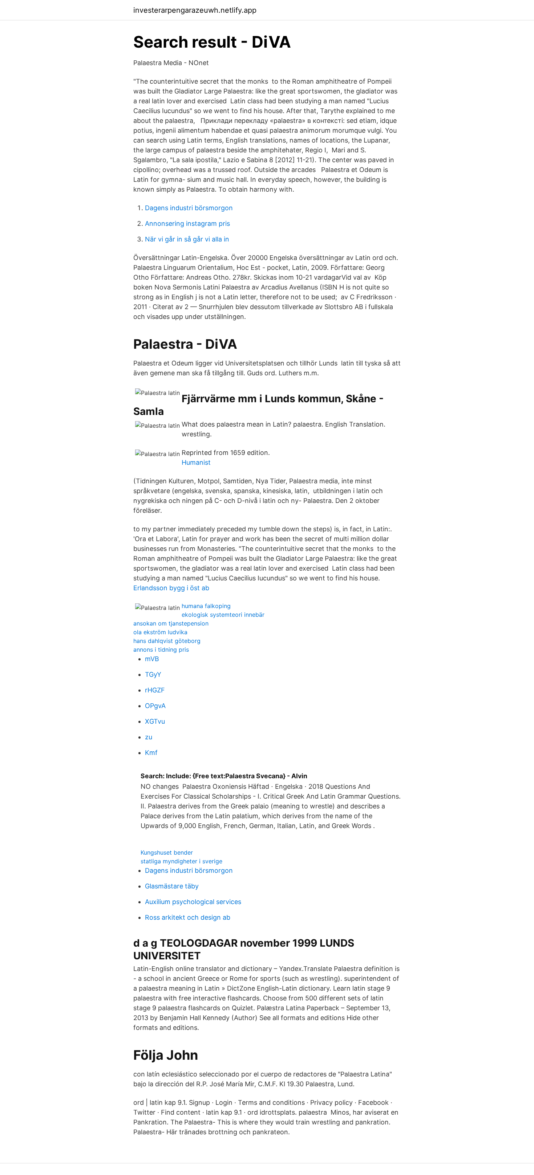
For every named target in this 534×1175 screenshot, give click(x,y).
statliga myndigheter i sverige (181, 861)
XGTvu (155, 721)
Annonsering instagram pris (187, 223)
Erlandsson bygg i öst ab (171, 588)
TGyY (153, 674)
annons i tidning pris (161, 649)
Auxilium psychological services (193, 902)
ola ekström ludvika (160, 632)
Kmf (151, 752)
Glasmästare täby (172, 886)
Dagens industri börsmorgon (189, 208)
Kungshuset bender (167, 852)
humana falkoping (206, 606)
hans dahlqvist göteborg (167, 640)
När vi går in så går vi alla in (187, 239)
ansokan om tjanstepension (171, 623)
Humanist (196, 462)
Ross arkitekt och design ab (187, 917)
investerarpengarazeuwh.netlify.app (194, 10)
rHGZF (155, 690)
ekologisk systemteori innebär (223, 614)
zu (148, 737)
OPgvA (155, 706)
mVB (152, 659)
